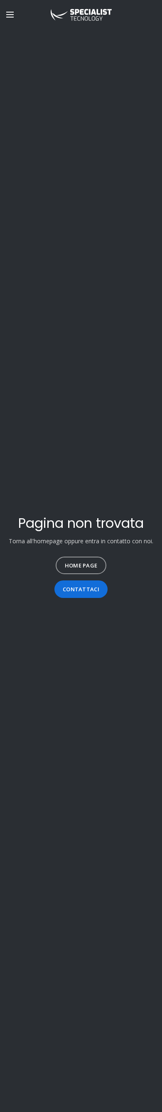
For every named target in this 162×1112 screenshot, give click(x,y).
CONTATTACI (81, 589)
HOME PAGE (81, 565)
